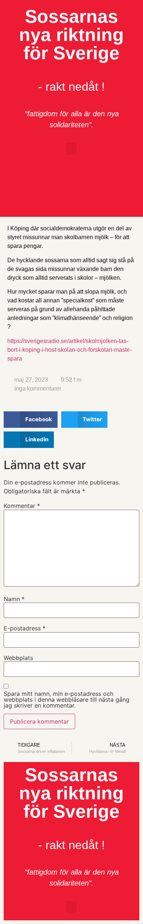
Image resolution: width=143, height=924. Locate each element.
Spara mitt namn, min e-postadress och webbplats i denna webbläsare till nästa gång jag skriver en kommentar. (66, 699)
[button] (71, 149)
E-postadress (24, 628)
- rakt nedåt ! (71, 86)
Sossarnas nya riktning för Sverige (71, 34)
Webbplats (18, 658)
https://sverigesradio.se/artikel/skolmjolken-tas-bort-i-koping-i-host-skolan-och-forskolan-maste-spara (69, 350)
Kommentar (22, 506)
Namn (14, 599)
